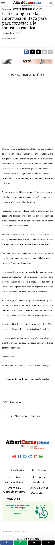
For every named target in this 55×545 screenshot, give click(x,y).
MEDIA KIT (14, 498)
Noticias (14, 477)
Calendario (38, 493)
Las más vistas (39, 470)
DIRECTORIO (39, 488)
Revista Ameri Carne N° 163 (27, 74)
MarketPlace (14, 482)
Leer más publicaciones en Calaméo (27, 379)
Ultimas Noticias (16, 470)
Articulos (38, 477)
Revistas (39, 482)
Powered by (27, 539)
